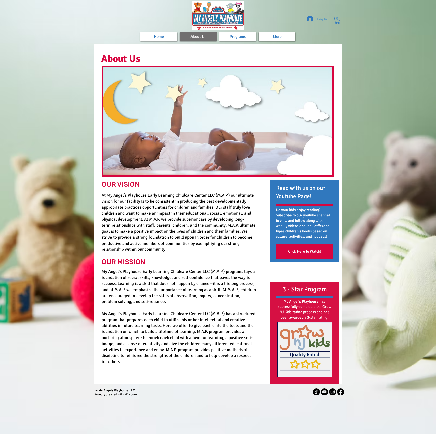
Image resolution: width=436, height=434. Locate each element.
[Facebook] (340, 391)
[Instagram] (332, 391)
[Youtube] (324, 391)
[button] (337, 20)
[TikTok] (316, 391)
